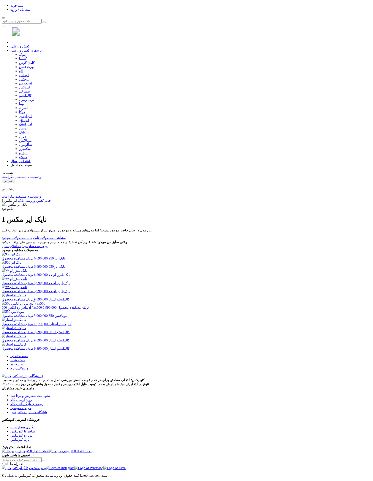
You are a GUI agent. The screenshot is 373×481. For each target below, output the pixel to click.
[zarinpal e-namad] (25, 451)
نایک (21, 200)
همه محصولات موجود (17, 238)
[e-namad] (70, 451)
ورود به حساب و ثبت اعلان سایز (24, 246)
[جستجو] (3, 18)
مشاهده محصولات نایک (49, 238)
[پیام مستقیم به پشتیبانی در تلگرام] (24, 468)
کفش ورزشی (20, 46)
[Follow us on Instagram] (60, 468)
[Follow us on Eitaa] (114, 468)
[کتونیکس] (22, 376)
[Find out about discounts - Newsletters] (44, 460)
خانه (48, 200)
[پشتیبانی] (3, 26)
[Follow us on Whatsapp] (88, 468)
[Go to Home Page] (17, 35)
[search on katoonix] (44, 22)
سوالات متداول (21, 165)
